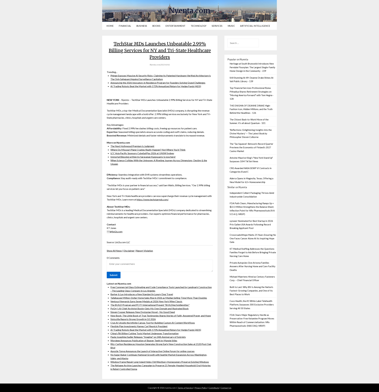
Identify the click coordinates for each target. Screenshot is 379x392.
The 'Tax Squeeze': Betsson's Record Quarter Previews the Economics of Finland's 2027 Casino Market (251, 147)
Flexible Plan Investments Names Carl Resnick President (138, 326)
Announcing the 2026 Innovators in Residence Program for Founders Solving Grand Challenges (157, 82)
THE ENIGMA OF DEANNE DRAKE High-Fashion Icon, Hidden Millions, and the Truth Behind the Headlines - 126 (251, 109)
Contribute (214, 388)
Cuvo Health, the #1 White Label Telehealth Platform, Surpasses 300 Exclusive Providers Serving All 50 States (252, 305)
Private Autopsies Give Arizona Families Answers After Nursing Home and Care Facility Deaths (252, 266)
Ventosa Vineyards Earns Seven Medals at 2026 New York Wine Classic (146, 301)
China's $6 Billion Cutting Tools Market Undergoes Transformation (144, 333)
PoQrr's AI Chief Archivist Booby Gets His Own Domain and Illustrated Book (149, 308)
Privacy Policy (201, 388)
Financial (125, 25)
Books (156, 25)
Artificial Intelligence (255, 25)
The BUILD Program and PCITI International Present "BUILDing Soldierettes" (150, 304)
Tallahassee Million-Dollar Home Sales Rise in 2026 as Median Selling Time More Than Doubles (158, 297)
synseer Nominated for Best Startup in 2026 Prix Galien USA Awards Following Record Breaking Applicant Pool (251, 225)
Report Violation (144, 250)
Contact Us (226, 388)
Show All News (114, 250)
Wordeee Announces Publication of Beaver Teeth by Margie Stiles (143, 340)
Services (217, 25)
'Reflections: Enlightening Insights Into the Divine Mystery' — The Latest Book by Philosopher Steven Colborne (251, 133)
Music (231, 25)
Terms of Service (185, 388)
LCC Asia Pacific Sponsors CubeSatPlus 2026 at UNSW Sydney (142, 153)
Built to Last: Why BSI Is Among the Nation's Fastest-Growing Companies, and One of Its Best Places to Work (251, 291)
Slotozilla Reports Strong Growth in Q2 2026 (133, 319)
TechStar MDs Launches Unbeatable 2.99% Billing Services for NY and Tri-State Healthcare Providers (160, 50)
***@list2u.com (114, 231)
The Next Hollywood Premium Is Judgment (132, 146)
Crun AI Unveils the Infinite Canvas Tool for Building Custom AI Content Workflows (152, 322)
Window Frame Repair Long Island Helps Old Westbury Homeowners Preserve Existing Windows (159, 361)
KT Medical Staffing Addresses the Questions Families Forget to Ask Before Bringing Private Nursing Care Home (253, 252)
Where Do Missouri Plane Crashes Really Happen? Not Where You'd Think (148, 149)
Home (110, 25)
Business (141, 25)
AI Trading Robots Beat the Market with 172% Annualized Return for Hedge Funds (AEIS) (155, 86)
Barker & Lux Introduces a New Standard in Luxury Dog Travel (141, 294)
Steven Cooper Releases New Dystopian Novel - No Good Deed (142, 312)
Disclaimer (128, 250)
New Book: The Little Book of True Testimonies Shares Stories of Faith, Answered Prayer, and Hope (160, 315)
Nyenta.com (189, 10)
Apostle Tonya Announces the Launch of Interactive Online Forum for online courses (152, 351)
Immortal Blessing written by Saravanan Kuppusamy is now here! (143, 156)
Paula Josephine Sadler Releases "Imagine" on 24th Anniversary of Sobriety (148, 337)
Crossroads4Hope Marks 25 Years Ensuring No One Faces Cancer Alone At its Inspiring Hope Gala (253, 238)
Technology (199, 25)
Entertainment (176, 25)
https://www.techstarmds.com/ (152, 199)
